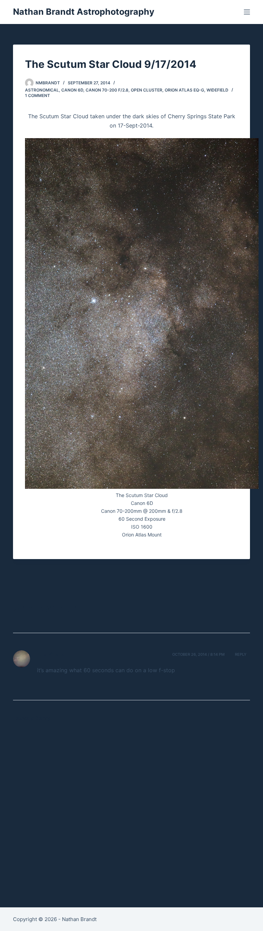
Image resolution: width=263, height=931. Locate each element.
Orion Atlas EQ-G (184, 90)
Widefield (217, 90)
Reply (241, 654)
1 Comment (37, 95)
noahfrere (50, 654)
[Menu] (247, 12)
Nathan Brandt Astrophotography (83, 12)
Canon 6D (72, 90)
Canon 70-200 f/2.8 (107, 90)
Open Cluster (146, 90)
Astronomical (42, 90)
